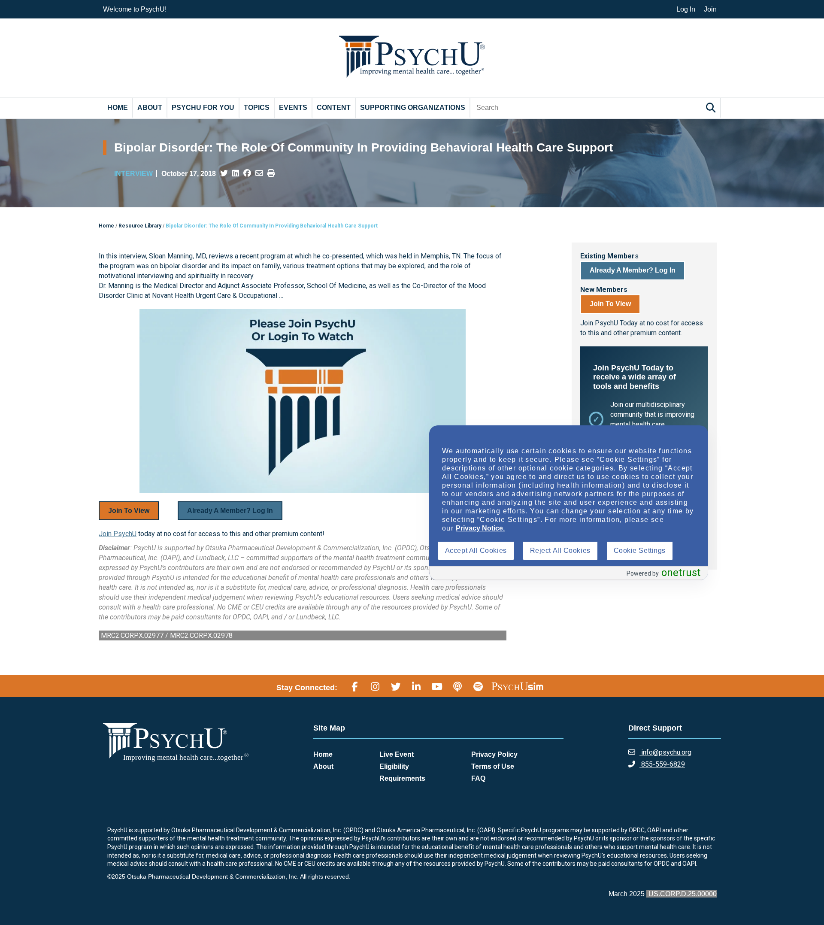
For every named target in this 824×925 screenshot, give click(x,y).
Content (334, 107)
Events (293, 107)
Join (710, 9)
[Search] (712, 107)
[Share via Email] (259, 173)
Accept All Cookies (476, 550)
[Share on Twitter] (224, 173)
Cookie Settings (640, 550)
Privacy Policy (494, 754)
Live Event (396, 754)
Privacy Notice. (480, 528)
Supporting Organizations (412, 107)
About (149, 107)
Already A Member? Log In (230, 510)
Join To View (128, 510)
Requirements (402, 778)
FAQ (478, 778)
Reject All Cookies (560, 550)
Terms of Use (492, 766)
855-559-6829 (662, 764)
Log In (685, 9)
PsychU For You (203, 107)
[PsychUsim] (517, 686)
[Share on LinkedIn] (235, 173)
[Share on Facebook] (247, 173)
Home (117, 107)
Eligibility (394, 766)
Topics (257, 107)
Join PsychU (117, 534)
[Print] (271, 173)
